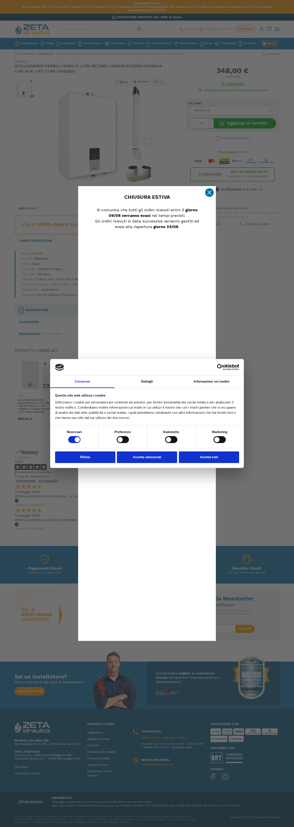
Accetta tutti (209, 457)
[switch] (123, 439)
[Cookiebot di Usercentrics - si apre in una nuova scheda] (220, 367)
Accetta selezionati (147, 457)
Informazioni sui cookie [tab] (211, 381)
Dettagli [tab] (147, 381)
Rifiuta (85, 457)
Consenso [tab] (82, 381)
